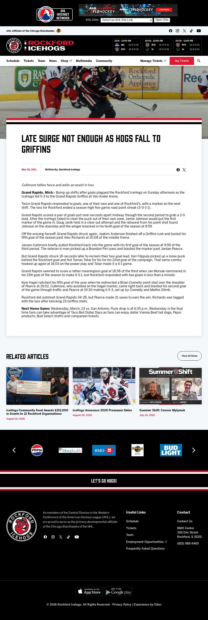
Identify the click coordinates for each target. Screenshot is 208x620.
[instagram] (177, 30)
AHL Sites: (93, 20)
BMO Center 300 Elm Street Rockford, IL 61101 (189, 532)
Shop (64, 61)
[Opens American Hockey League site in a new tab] (54, 14)
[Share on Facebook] (178, 169)
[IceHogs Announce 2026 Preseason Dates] (104, 386)
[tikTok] (191, 30)
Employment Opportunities (145, 542)
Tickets (29, 61)
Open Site (162, 20)
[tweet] (184, 169)
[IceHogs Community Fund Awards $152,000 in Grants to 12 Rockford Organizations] (37, 386)
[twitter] (184, 30)
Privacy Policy (121, 605)
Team (41, 61)
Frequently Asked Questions (145, 549)
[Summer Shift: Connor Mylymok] (170, 386)
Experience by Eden (147, 605)
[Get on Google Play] (118, 591)
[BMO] (104, 450)
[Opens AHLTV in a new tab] (128, 10)
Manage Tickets (151, 61)
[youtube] (199, 30)
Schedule (13, 61)
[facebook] (170, 30)
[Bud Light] (171, 450)
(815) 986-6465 (188, 543)
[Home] (40, 45)
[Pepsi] (37, 450)
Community (104, 61)
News (53, 61)
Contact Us (184, 521)
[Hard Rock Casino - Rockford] (137, 450)
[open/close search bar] (199, 61)
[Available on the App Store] (89, 591)
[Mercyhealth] (70, 450)
